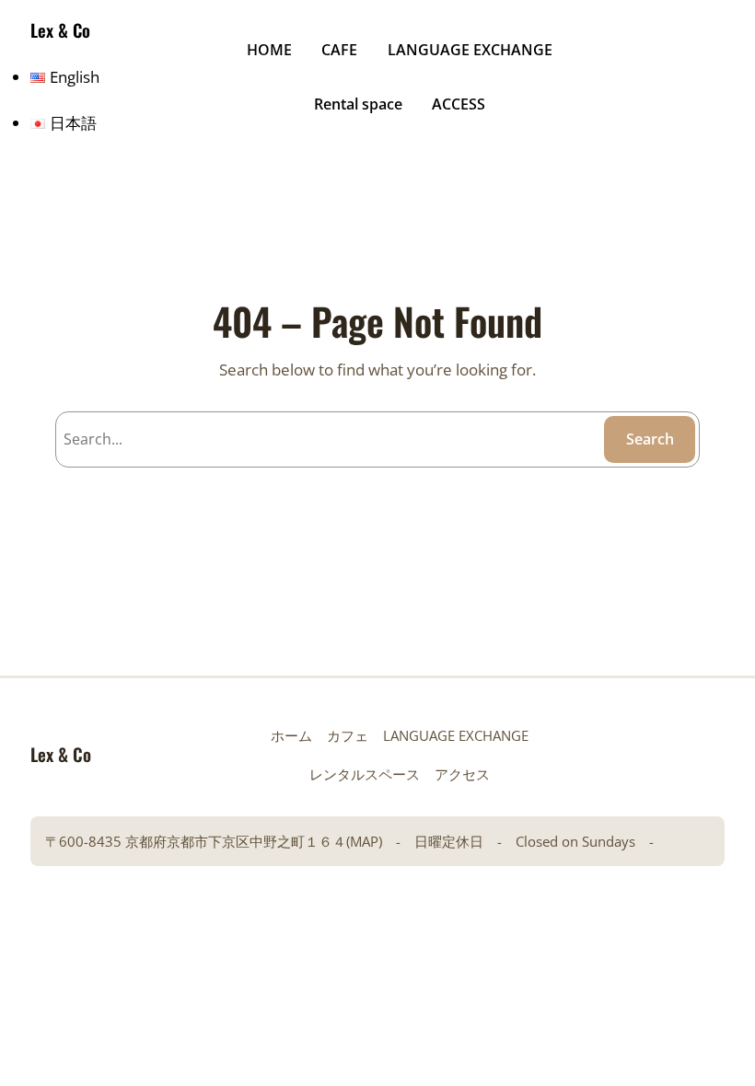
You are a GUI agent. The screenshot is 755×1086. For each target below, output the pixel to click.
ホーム (291, 735)
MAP (364, 841)
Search (650, 439)
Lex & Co (60, 29)
